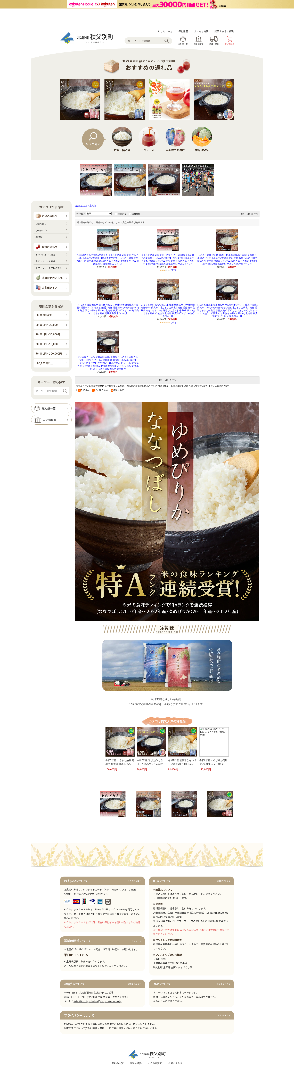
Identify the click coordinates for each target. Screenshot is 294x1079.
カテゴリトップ (81, 206)
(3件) (173, 270)
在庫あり (122, 214)
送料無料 (136, 214)
